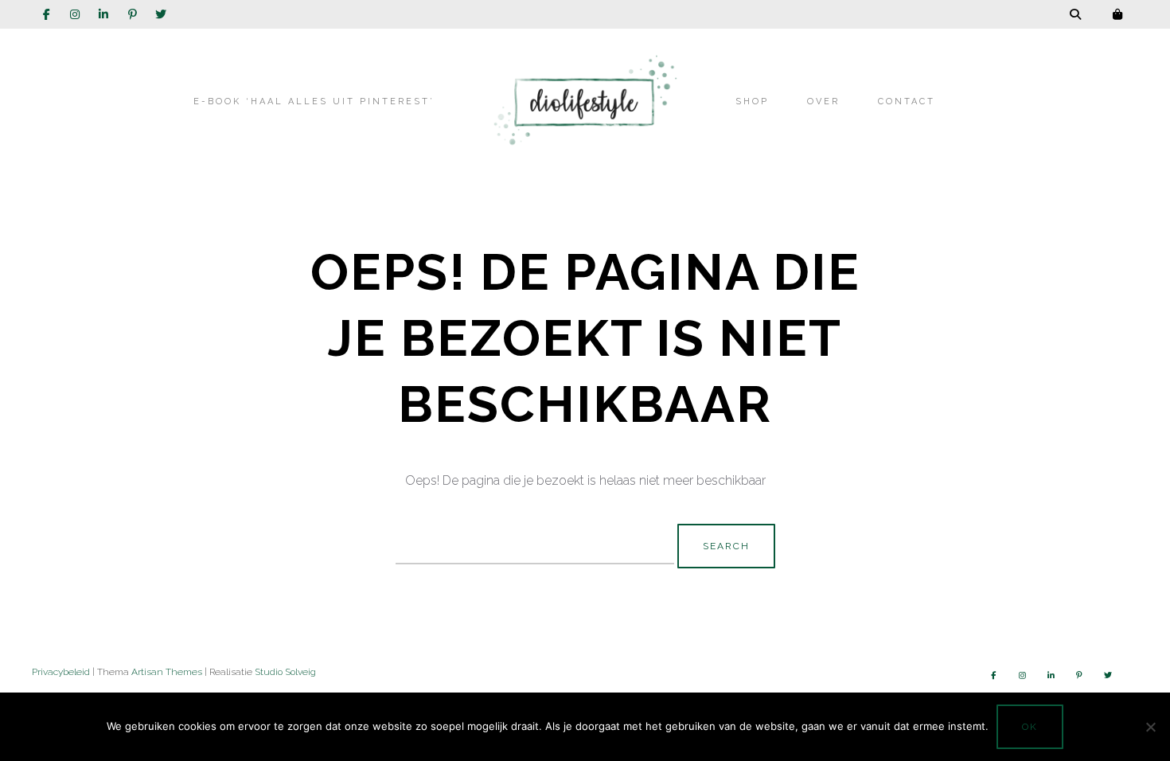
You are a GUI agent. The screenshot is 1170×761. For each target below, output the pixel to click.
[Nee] (1150, 727)
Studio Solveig (285, 671)
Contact (906, 101)
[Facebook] (46, 14)
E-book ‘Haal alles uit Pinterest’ (314, 101)
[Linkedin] (103, 14)
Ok (1030, 726)
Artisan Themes (166, 671)
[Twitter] (160, 14)
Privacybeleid (61, 671)
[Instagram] (74, 14)
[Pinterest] (132, 14)
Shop (752, 101)
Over (823, 101)
